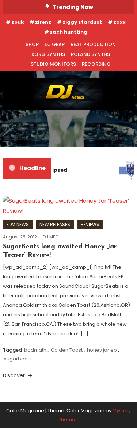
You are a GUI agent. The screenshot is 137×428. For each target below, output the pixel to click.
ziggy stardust (82, 22)
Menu (21, 138)
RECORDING (96, 64)
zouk (17, 22)
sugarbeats (18, 358)
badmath (35, 350)
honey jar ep (102, 350)
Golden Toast (67, 350)
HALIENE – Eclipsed (42, 170)
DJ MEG (51, 237)
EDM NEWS (18, 224)
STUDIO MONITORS (53, 64)
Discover (14, 375)
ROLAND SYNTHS (90, 54)
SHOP (32, 44)
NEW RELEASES (54, 224)
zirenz (43, 22)
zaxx (119, 22)
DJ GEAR (55, 44)
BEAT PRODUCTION (93, 44)
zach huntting (68, 31)
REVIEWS (90, 224)
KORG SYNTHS (48, 54)
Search (116, 137)
